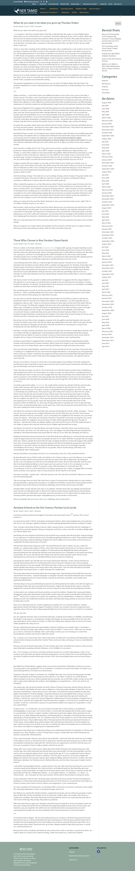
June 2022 (105, 250)
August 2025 (106, 139)
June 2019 (105, 343)
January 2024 (107, 193)
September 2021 (108, 274)
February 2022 (107, 259)
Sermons (38, 26)
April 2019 (105, 346)
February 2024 (107, 190)
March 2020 (106, 328)
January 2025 (107, 160)
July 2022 (105, 247)
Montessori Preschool (90, 4)
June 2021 (105, 283)
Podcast (105, 87)
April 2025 (105, 151)
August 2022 (106, 244)
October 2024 (107, 166)
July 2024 (105, 175)
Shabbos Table (64, 4)
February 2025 (107, 157)
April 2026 (105, 115)
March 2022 (106, 256)
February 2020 (107, 331)
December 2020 (108, 301)
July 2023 (105, 211)
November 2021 (108, 268)
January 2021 (107, 298)
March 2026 (106, 118)
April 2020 (105, 325)
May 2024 (105, 181)
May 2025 (105, 148)
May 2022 (105, 253)
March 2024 (106, 187)
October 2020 (107, 307)
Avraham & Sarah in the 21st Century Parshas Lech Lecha (45, 507)
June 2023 (105, 214)
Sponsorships (75, 4)
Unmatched (39, 385)
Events (110, 4)
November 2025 (108, 130)
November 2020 (108, 304)
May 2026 (105, 111)
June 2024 (105, 178)
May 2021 (105, 286)
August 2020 (106, 313)
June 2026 (105, 109)
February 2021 (107, 295)
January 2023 (107, 229)
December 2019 (108, 337)
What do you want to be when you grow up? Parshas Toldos (46, 22)
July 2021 (105, 280)
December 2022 (108, 232)
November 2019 (108, 340)
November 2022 (108, 235)
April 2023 (105, 220)
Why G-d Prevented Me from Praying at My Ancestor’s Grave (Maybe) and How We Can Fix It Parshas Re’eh (111, 38)
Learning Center (53, 4)
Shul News (106, 93)
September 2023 (108, 205)
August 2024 (106, 172)
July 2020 (105, 316)
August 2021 (106, 277)
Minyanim (103, 4)
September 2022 (108, 241)
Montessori (106, 84)
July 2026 (105, 105)
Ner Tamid (19, 26)
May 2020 (105, 322)
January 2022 (107, 262)
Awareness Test (48, 248)
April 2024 (105, 184)
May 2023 (105, 217)
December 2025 (108, 127)
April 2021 (105, 289)
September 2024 (108, 169)
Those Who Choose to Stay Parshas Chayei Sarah (41, 240)
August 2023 (106, 208)
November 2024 (108, 163)
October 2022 (107, 238)
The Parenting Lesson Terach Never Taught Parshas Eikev (110, 48)
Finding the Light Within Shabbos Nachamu (111, 54)
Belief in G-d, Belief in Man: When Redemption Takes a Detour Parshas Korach (111, 67)
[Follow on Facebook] (98, 851)
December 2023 (108, 196)
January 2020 (107, 334)
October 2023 (107, 202)
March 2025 (106, 154)
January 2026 (107, 124)
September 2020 (108, 310)
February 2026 (107, 121)
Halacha (105, 81)
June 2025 (105, 145)
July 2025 (105, 142)
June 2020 (105, 319)
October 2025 (107, 133)
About (34, 4)
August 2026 (106, 102)
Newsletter (43, 4)
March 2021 (106, 292)
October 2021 (107, 271)
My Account (117, 4)
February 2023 (107, 226)
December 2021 (108, 265)
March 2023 (106, 223)
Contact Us (73, 860)
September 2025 (108, 136)
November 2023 (108, 199)
